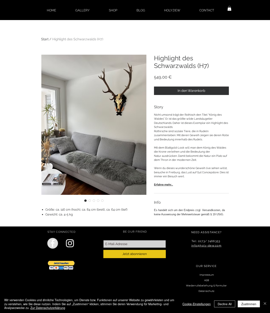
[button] (229, 8)
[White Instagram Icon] (70, 243)
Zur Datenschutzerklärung (47, 308)
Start (45, 39)
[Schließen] (264, 304)
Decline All (225, 304)
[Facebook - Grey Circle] (52, 243)
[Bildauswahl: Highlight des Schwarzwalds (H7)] (85, 200)
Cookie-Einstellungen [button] (196, 304)
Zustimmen (248, 304)
